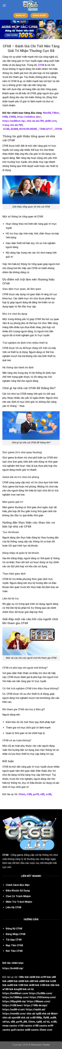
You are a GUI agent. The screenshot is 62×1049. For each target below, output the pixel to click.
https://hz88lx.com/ (40, 993)
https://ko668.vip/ (12, 968)
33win (21, 794)
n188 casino (40, 1025)
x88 (42, 794)
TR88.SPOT (46, 128)
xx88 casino (32, 1029)
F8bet (55, 112)
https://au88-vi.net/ (13, 1009)
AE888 (14, 128)
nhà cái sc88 (28, 1017)
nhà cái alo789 (35, 120)
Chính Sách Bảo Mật (18, 885)
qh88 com (51, 120)
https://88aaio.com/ (38, 1001)
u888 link (12, 981)
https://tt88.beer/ (12, 1005)
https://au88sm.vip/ (13, 120)
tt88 (29, 794)
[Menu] (4, 5)
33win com (45, 1029)
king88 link (20, 989)
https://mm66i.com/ (14, 1013)
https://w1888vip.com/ (15, 997)
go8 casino (17, 1029)
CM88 (12, 116)
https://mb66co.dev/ (29, 116)
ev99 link (46, 977)
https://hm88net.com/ (15, 993)
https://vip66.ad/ (35, 1009)
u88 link (33, 981)
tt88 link (23, 985)
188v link (23, 977)
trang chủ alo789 (12, 125)
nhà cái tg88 (34, 1013)
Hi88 (5, 116)
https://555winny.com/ (43, 997)
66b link (54, 985)
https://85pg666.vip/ (14, 1001)
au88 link (12, 985)
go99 (36, 794)
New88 (47, 112)
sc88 (48, 794)
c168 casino (25, 1025)
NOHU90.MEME (28, 128)
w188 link (7, 989)
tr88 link (45, 985)
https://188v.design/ (36, 1005)
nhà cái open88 (11, 1017)
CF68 (41, 65)
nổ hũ (30, 989)
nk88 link (34, 977)
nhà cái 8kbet (50, 1013)
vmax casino (10, 1025)
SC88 (6, 128)
